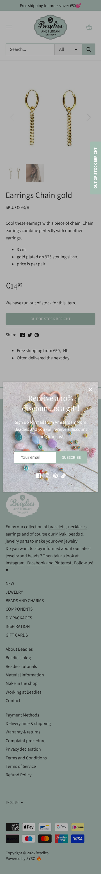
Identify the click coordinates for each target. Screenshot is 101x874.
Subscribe (71, 457)
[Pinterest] (55, 476)
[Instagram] (47, 476)
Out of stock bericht (95, 168)
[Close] (90, 389)
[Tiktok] (63, 476)
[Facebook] (38, 476)
